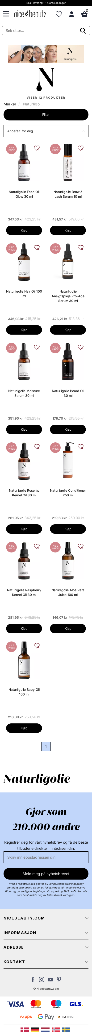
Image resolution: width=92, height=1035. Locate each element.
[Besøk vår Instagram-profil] (42, 980)
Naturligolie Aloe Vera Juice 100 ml (67, 592)
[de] (36, 1029)
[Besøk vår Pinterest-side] (59, 980)
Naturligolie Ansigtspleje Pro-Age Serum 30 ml (68, 296)
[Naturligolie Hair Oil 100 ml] (24, 261)
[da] (26, 1029)
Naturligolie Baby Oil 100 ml (24, 691)
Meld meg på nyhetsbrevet (46, 873)
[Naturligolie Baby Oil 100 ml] (24, 659)
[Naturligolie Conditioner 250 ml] (68, 459)
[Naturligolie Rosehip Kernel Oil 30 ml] (24, 460)
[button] (46, 131)
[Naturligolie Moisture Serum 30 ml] (24, 361)
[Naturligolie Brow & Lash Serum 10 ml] (68, 162)
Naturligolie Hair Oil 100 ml (24, 293)
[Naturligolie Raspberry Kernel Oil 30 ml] (24, 560)
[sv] (66, 1029)
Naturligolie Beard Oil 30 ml (68, 393)
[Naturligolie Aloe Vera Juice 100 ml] (68, 560)
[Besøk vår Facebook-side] (33, 980)
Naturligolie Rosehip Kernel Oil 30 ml (24, 492)
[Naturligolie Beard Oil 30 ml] (68, 361)
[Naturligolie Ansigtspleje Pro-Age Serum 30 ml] (68, 260)
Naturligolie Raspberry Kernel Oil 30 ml (24, 592)
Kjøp (24, 230)
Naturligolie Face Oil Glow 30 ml (24, 194)
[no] (57, 1029)
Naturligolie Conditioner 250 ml (68, 492)
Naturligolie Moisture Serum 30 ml (24, 393)
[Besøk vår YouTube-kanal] (50, 980)
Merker (10, 104)
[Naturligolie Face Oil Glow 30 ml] (24, 162)
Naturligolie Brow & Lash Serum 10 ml (68, 194)
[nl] (46, 1029)
